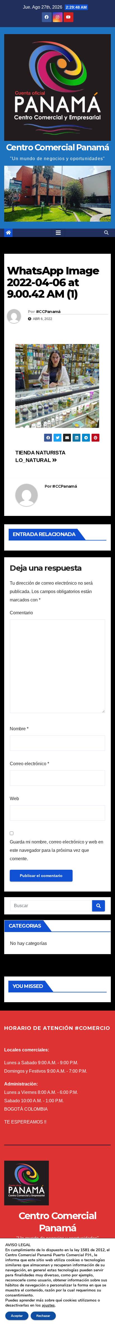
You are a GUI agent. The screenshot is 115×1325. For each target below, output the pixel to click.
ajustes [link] (48, 1305)
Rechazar (43, 1316)
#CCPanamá (48, 311)
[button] (106, 232)
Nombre (19, 728)
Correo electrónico (29, 763)
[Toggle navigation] (58, 233)
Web (14, 798)
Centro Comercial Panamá (57, 147)
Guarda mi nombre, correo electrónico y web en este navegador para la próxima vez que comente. (56, 850)
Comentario (21, 612)
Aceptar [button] (17, 1316)
